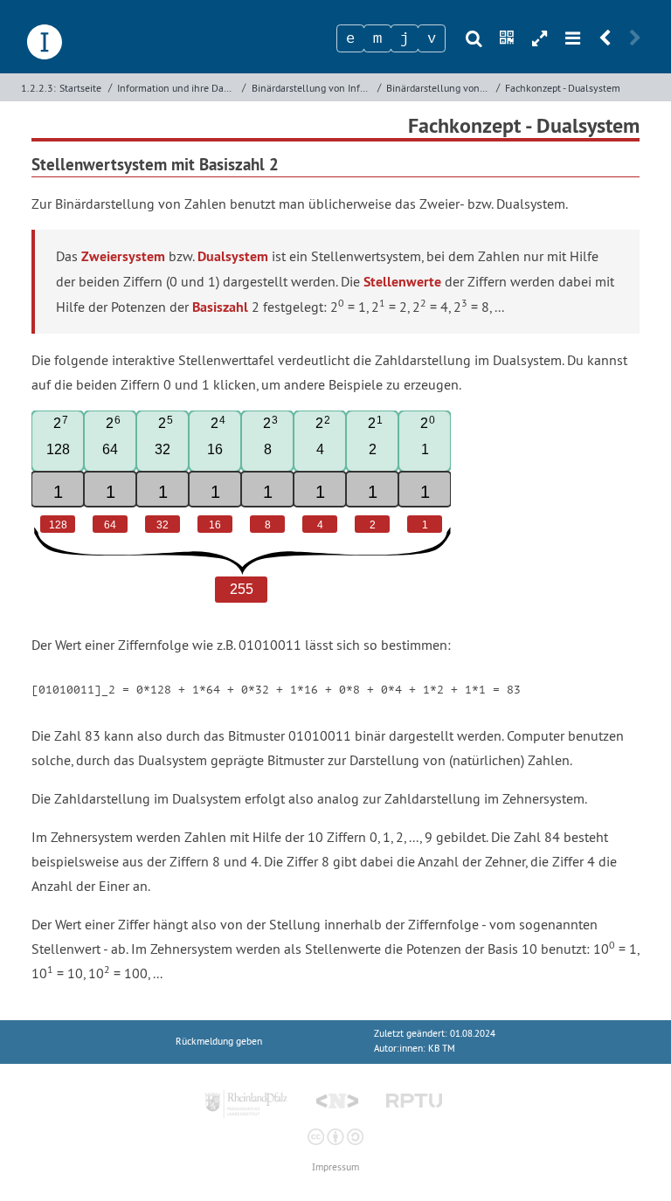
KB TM (441, 1048)
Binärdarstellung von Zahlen (439, 87)
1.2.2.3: (38, 87)
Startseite (80, 87)
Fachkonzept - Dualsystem (562, 87)
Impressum (335, 1167)
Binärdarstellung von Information (312, 87)
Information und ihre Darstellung (177, 87)
